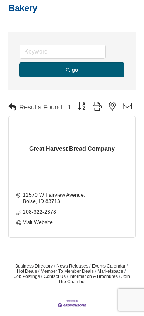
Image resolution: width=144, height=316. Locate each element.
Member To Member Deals (67, 271)
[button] (12, 107)
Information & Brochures (93, 276)
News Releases (72, 266)
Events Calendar (109, 266)
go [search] (75, 70)
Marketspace (110, 271)
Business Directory (34, 266)
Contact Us (55, 276)
